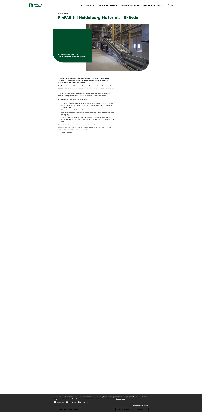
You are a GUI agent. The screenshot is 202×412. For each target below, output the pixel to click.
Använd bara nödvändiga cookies (68, 409)
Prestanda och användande (85, 402)
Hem (59, 13)
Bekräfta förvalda (123, 409)
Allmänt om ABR (103, 5)
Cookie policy (120, 399)
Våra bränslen (90, 5)
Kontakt (112, 5)
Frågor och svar (124, 5)
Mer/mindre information (140, 405)
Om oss (81, 5)
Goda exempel (134, 5)
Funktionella (72, 402)
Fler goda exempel (66, 132)
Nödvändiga (60, 402)
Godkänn (140, 409)
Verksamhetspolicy (149, 5)
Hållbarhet (160, 5)
